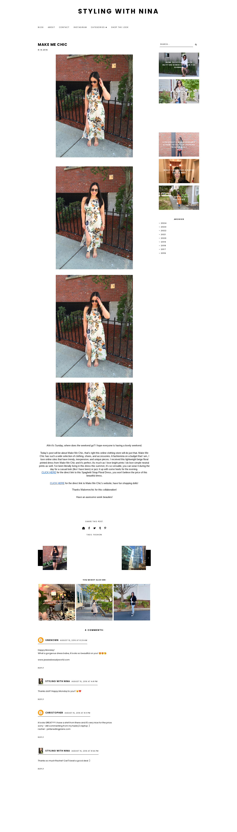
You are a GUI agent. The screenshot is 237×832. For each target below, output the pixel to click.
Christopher (54, 712)
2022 (163, 230)
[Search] (195, 44)
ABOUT (51, 27)
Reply (41, 668)
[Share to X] (94, 528)
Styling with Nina (118, 11)
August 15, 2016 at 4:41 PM (85, 681)
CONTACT (64, 27)
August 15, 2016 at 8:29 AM (73, 640)
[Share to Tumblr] (100, 528)
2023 (163, 227)
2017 (163, 249)
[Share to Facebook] (89, 528)
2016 (163, 253)
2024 (164, 223)
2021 (163, 234)
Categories (98, 27)
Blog (41, 27)
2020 (163, 238)
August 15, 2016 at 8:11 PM (77, 713)
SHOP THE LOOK (120, 27)
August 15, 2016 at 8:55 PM (85, 751)
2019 (163, 242)
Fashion (97, 535)
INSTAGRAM (80, 27)
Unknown (52, 640)
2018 (163, 245)
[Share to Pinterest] (105, 528)
